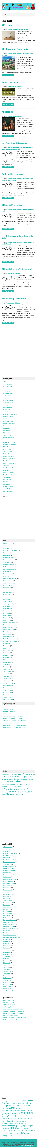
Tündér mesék (7, 435)
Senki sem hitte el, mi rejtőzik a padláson (14, 727)
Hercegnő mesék (7, 592)
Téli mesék (6, 433)
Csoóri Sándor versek (9, 564)
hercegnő (30, 779)
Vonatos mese (7, 697)
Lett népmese (6, 611)
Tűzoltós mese (7, 680)
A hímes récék (7, 25)
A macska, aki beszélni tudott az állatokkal (14, 725)
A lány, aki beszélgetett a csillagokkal (13, 716)
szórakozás (7, 789)
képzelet (21, 784)
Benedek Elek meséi (8, 437)
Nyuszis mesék (9, 395)
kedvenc (24, 782)
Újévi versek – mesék (9, 683)
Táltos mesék (6, 465)
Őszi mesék (13, 180)
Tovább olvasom (8, 75)
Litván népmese (7, 615)
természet (27, 789)
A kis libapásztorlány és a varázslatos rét (16, 49)
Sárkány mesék (9, 400)
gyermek (5, 779)
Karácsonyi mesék (8, 421)
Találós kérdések (7, 477)
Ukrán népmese (7, 685)
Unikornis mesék (9, 402)
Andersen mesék (7, 440)
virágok (3, 794)
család (30, 774)
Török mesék (6, 676)
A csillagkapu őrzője (8, 706)
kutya (16, 784)
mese (28, 784)
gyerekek (28, 777)
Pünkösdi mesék (7, 412)
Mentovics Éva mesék (9, 629)
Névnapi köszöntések (9, 486)
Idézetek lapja (7, 479)
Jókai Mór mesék (7, 451)
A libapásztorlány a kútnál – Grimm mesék (17, 269)
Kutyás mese (8, 386)
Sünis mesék (6, 664)
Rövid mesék (5, 55)
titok (3, 792)
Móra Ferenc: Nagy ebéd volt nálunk (14, 143)
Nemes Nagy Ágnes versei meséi (12, 641)
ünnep (20, 794)
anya (7, 774)
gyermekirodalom (14, 779)
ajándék (4, 774)
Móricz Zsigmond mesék (9, 463)
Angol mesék (6, 548)
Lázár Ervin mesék (8, 454)
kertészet (30, 782)
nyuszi (8, 787)
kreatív (8, 784)
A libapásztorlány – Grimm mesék (14, 298)
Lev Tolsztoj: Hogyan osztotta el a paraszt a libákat (17, 237)
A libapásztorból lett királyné (12, 205)
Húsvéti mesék (7, 409)
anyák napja (13, 774)
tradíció (6, 792)
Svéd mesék (6, 667)
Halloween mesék (7, 407)
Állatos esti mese (12, 29)
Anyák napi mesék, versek (13, 147)
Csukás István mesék (9, 442)
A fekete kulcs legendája (9, 711)
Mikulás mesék (7, 419)
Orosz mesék (6, 650)
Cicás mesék (8, 384)
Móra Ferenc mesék (8, 461)
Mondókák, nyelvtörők (9, 475)
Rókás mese (8, 398)
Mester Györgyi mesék (9, 458)
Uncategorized (7, 687)
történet (13, 791)
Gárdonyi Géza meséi (9, 583)
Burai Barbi (24, 1146)
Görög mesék (6, 585)
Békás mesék (7, 555)
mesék (4, 787)
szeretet (24, 787)
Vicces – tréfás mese (8, 694)
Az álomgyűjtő (7, 713)
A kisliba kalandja (8, 111)
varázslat (28, 792)
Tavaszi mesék (7, 426)
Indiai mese (6, 597)
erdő (34, 774)
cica (27, 774)
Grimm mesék (11, 273)
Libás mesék (25, 29)
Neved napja (6, 484)
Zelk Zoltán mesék (8, 468)
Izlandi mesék (7, 599)
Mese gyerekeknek (8, 491)
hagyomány (24, 779)
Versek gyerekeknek (8, 472)
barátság (21, 774)
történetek (21, 792)
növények (12, 787)
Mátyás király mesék (8, 456)
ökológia (15, 794)
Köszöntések (6, 482)
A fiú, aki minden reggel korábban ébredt (13, 718)
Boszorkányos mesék (9, 559)
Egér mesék (6, 571)
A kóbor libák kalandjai (10, 82)
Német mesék (7, 643)
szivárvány (28, 787)
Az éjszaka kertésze (8, 709)
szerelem (18, 787)
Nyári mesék (6, 428)
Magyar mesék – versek (9, 423)
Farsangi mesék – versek (10, 405)
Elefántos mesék (7, 573)
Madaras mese (8, 393)
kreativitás (4, 784)
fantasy (5, 777)
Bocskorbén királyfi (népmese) (12, 174)
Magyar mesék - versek (28, 53)
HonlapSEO (30, 1146)
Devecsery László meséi (9, 444)
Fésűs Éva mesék (8, 447)
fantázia (13, 776)
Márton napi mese (9, 149)
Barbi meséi (19, 29)
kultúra (12, 784)
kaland (18, 781)
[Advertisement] (18, 354)
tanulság (14, 789)
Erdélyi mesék (7, 576)
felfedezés (20, 777)
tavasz (19, 789)
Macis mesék (8, 391)
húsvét (4, 782)
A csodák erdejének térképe (10, 723)
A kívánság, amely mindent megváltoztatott (14, 720)
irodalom (10, 781)
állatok (9, 794)
